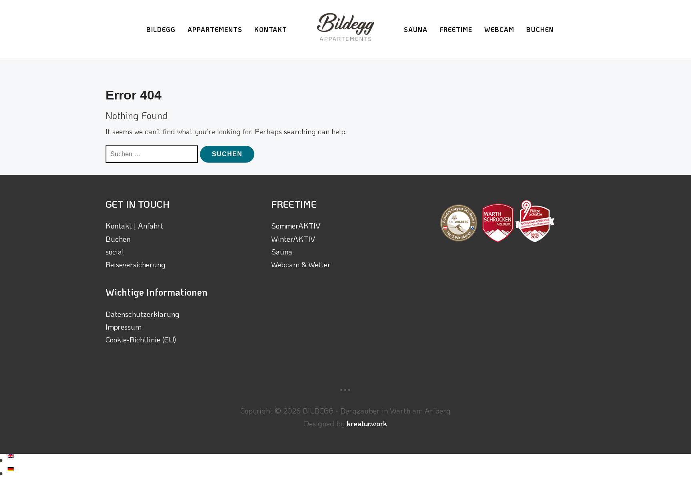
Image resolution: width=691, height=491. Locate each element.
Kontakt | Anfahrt (134, 226)
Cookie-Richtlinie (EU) (141, 339)
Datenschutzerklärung (143, 314)
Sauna (415, 29)
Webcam (499, 29)
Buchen (540, 29)
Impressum (124, 327)
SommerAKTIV (295, 226)
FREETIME (455, 29)
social (115, 251)
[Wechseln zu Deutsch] (11, 473)
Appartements (215, 29)
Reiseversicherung (136, 264)
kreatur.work (367, 423)
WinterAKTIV (293, 239)
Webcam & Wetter (301, 264)
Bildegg (161, 29)
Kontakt (270, 29)
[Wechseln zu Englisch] (11, 460)
